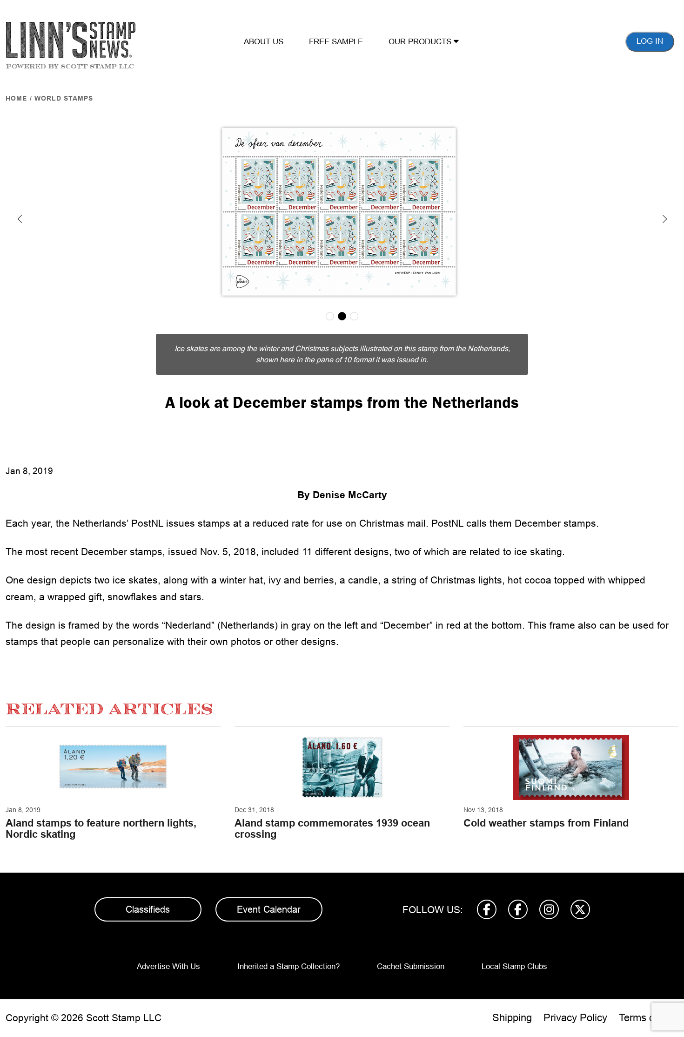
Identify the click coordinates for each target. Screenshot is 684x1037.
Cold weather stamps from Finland (546, 823)
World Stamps (63, 98)
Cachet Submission (410, 966)
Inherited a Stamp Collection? (288, 966)
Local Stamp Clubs (514, 966)
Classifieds (148, 909)
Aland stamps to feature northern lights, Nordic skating (101, 828)
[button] (19, 219)
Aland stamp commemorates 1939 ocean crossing (332, 828)
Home (16, 98)
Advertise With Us (168, 966)
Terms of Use (648, 1017)
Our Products (421, 41)
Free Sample (336, 41)
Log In (650, 41)
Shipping (512, 1017)
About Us (263, 41)
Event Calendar (269, 909)
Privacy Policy (575, 1017)
